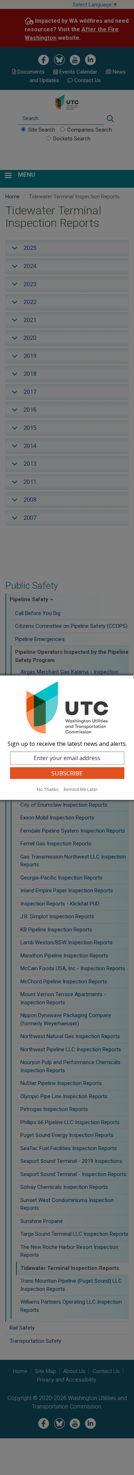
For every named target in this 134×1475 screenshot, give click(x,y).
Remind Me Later (81, 789)
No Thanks (47, 789)
